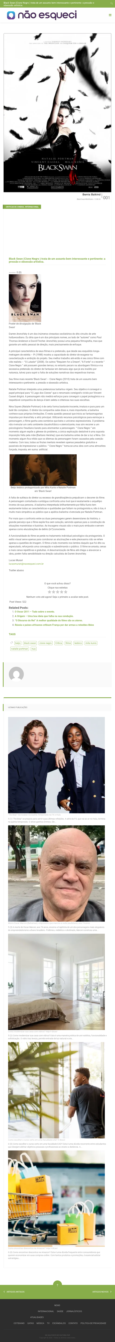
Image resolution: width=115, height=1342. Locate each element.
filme (68, 643)
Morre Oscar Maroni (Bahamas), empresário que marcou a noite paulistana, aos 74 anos (49, 923)
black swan (30, 643)
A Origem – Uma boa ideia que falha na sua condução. (44, 616)
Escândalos (59, 1323)
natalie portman (19, 648)
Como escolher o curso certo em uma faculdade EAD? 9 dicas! (36, 1140)
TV (48, 1323)
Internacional (46, 1311)
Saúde (60, 1311)
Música (40, 1323)
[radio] (49, 592)
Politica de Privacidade (93, 1323)
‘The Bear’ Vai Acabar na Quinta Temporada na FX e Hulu (34, 815)
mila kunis (91, 643)
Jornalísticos (74, 1311)
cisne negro (46, 643)
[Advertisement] (57, 234)
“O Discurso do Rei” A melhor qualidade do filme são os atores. (49, 620)
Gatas (30, 1323)
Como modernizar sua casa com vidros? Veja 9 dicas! (32, 1031)
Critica (58, 643)
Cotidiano (19, 1323)
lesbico (78, 643)
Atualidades (37, 1317)
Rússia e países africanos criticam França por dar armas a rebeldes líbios (54, 625)
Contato (73, 1323)
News (57, 1305)
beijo (17, 643)
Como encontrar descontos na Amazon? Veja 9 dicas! (33, 1248)
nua (34, 648)
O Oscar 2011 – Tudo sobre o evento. (35, 611)
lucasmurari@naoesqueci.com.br (26, 563)
